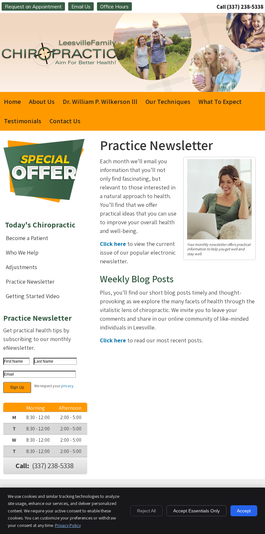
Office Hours (114, 7)
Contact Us (64, 121)
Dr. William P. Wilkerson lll (100, 101)
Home (12, 101)
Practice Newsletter (30, 281)
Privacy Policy (68, 525)
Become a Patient (27, 238)
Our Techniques (167, 101)
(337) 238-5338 (245, 6)
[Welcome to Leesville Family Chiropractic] (60, 69)
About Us (42, 101)
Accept (244, 510)
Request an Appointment (33, 7)
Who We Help (22, 252)
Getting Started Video (32, 296)
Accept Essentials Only (196, 510)
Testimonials (22, 121)
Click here (113, 243)
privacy (67, 385)
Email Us (80, 7)
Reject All (146, 510)
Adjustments (21, 267)
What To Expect (220, 101)
